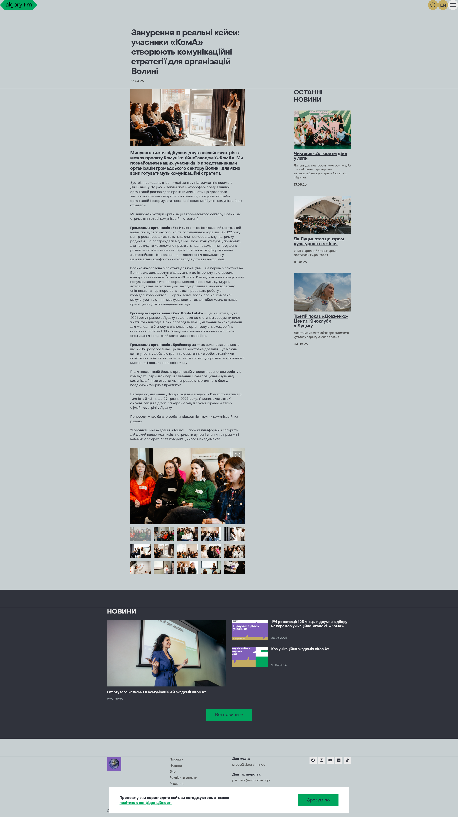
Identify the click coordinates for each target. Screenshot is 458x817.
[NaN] (140, 534)
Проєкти (176, 759)
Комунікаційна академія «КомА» (300, 649)
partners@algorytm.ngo (251, 780)
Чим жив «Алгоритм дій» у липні (320, 156)
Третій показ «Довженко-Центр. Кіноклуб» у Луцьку (321, 321)
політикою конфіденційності (146, 803)
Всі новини (227, 714)
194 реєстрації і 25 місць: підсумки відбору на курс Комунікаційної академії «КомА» (309, 624)
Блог (173, 772)
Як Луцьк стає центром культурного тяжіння (319, 241)
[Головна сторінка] (19, 5)
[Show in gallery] (237, 455)
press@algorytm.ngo (248, 765)
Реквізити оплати (183, 778)
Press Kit (177, 784)
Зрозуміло (318, 800)
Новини (176, 766)
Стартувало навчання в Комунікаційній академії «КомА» (156, 692)
